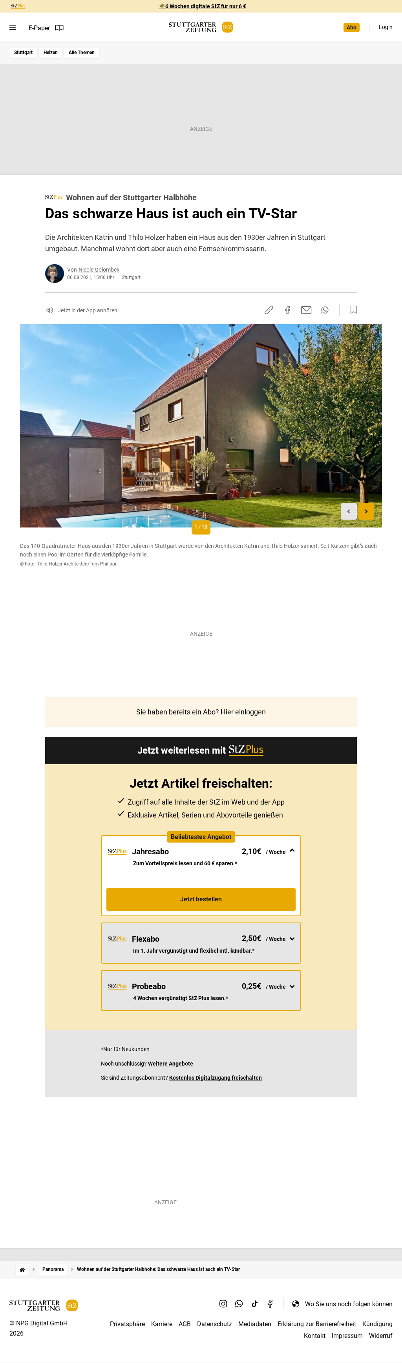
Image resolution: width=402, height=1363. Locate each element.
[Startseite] (22, 1269)
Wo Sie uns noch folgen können (349, 1304)
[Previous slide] (349, 511)
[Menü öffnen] (12, 28)
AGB (185, 1324)
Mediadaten (254, 1324)
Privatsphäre (127, 1324)
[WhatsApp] (239, 1304)
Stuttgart (23, 52)
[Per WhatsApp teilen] (325, 310)
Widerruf (381, 1335)
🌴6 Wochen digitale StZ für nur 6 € (202, 6)
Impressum (347, 1335)
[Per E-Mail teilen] (306, 310)
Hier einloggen (243, 712)
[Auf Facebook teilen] (288, 310)
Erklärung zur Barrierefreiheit (317, 1324)
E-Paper (39, 28)
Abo (351, 27)
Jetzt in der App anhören (87, 310)
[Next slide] (366, 511)
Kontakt (314, 1335)
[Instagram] (223, 1304)
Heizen (51, 52)
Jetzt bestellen (201, 899)
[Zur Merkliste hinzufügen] (351, 310)
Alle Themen (82, 52)
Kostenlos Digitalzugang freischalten (215, 1078)
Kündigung (377, 1324)
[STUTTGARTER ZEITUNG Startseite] (201, 27)
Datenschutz (214, 1324)
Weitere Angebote (170, 1063)
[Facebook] (270, 1304)
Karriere (161, 1324)
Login (386, 27)
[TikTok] (255, 1304)
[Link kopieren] (269, 310)
